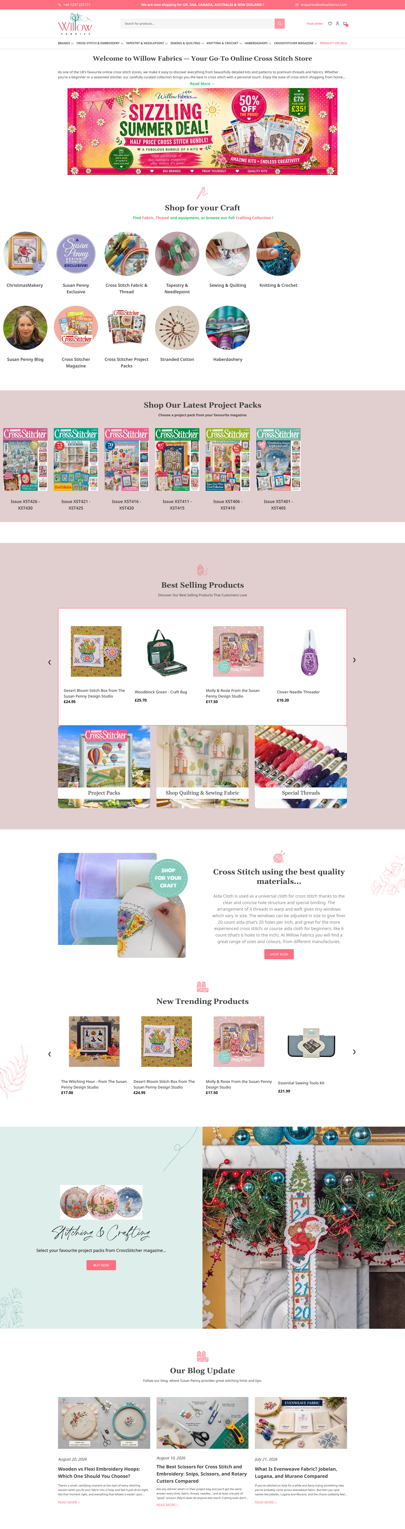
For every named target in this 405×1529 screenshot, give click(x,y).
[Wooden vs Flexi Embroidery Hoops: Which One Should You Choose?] (104, 1423)
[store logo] (75, 24)
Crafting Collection (254, 217)
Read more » (69, 1502)
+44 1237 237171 (76, 4)
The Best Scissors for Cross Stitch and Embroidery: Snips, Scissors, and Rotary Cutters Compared (202, 1474)
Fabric (148, 217)
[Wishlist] (330, 23)
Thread (162, 217)
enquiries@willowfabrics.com (324, 4)
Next (355, 661)
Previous (50, 661)
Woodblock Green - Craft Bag (161, 692)
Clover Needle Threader (298, 692)
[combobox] (202, 24)
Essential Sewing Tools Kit (301, 1083)
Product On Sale (333, 43)
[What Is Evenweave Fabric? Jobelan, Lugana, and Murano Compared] (301, 1423)
